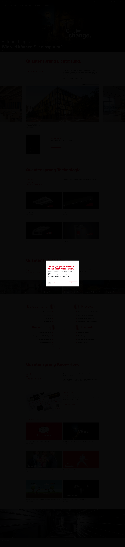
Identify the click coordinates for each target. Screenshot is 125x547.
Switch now (73, 283)
